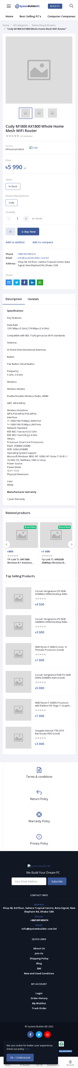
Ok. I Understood (20, 1057)
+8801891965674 (27, 254)
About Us (39, 948)
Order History (39, 998)
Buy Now (30, 231)
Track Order (39, 1008)
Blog (39, 963)
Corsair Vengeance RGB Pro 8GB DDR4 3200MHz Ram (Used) (53, 676)
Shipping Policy (39, 958)
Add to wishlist (15, 242)
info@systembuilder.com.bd (33, 257)
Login (39, 993)
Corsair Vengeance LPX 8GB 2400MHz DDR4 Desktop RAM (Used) (51, 620)
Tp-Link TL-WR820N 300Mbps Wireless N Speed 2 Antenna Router (55, 561)
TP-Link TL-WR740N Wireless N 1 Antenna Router (19, 561)
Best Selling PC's (30, 16)
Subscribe (57, 881)
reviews (33, 299)
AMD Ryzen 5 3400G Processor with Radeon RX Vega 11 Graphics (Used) (53, 704)
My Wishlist (39, 1003)
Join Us (39, 953)
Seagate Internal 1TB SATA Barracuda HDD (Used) (49, 732)
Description (14, 299)
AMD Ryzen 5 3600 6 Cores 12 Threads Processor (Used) (51, 648)
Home (9, 16)
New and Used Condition (39, 973)
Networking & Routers (44, 25)
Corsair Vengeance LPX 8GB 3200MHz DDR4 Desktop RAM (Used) (51, 592)
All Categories (20, 25)
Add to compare (42, 242)
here (27, 1048)
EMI (39, 968)
